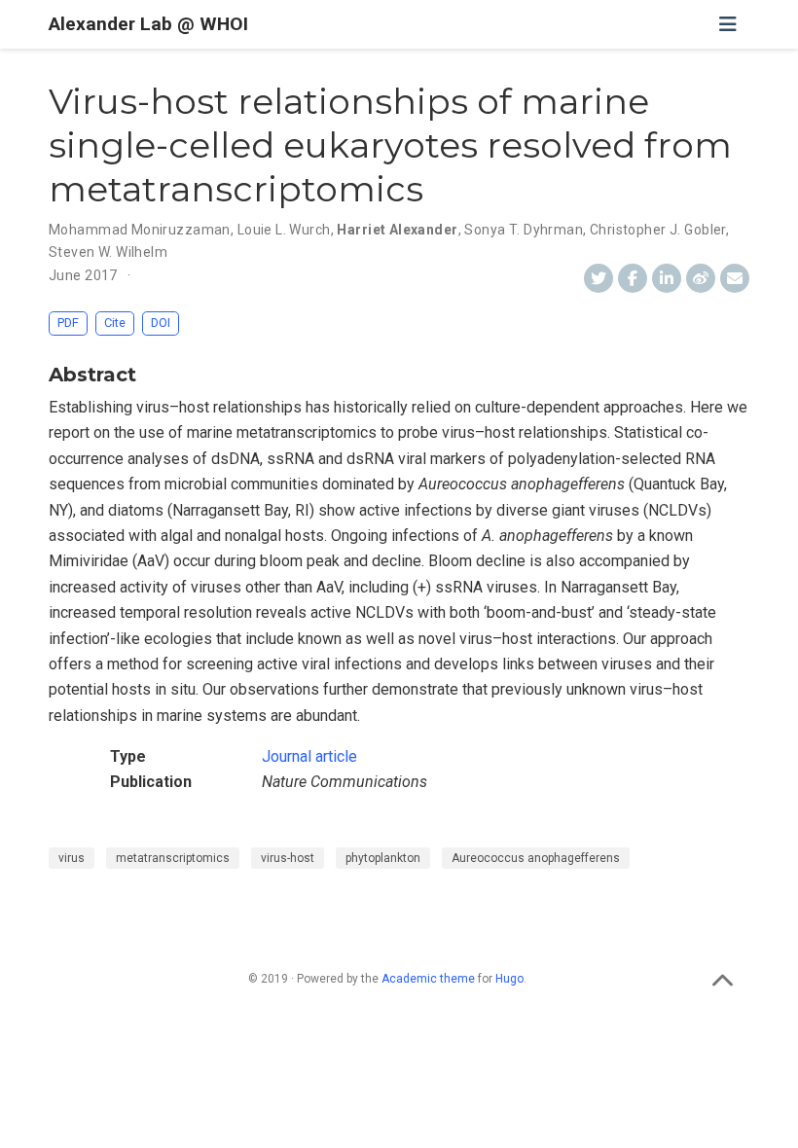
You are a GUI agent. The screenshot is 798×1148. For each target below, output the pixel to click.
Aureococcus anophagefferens (536, 858)
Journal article (309, 756)
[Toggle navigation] (728, 24)
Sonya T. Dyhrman (523, 229)
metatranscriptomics (173, 858)
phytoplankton (382, 858)
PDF (68, 322)
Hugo (509, 979)
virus (71, 858)
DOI (160, 322)
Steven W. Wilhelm (108, 252)
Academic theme (428, 979)
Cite (115, 322)
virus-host (287, 858)
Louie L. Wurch (284, 229)
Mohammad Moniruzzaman (140, 229)
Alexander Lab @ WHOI (148, 24)
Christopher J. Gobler (658, 229)
